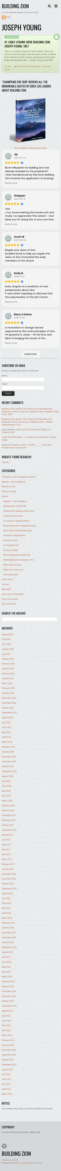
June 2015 (6, 962)
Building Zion (8, 1160)
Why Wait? (6, 589)
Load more (30, 354)
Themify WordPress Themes (31, 1163)
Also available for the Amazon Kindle (30, 148)
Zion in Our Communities (13, 594)
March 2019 (7, 742)
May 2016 (6, 908)
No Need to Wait (10, 550)
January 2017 (8, 869)
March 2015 (7, 976)
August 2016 (7, 893)
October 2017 (8, 825)
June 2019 (6, 727)
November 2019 (9, 703)
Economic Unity (10, 540)
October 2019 (8, 708)
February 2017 (8, 864)
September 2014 (9, 1006)
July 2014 (6, 1016)
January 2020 (8, 693)
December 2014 (9, 991)
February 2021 (8, 673)
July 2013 (6, 1074)
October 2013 (8, 1060)
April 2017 (6, 854)
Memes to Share (9, 491)
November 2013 (9, 1055)
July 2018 (6, 781)
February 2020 (8, 688)
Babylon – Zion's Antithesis (13, 482)
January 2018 (8, 810)
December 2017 (9, 815)
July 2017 (6, 840)
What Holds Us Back (12, 565)
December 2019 (9, 698)
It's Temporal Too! (11, 545)
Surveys (5, 584)
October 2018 (8, 766)
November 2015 (9, 937)
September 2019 (9, 712)
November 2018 (9, 761)
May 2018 (6, 791)
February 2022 (8, 664)
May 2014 (6, 1025)
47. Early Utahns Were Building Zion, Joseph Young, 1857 (27, 44)
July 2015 (6, 957)
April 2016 (6, 913)
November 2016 (9, 879)
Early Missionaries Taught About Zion (19, 526)
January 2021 (8, 678)
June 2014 (6, 1021)
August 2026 (7, 634)
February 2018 (8, 806)
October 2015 (8, 942)
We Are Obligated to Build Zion (16, 555)
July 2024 (6, 654)
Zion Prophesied (10, 575)
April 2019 (6, 737)
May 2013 (6, 1084)
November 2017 (9, 820)
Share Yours (7, 579)
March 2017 (7, 859)
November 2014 (9, 996)
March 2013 (7, 1094)
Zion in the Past (8, 604)
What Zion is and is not (13, 570)
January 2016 (8, 928)
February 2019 (8, 747)
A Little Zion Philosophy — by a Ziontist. (19, 437)
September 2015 (9, 947)
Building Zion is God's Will (14, 506)
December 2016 (9, 874)
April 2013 (6, 1089)
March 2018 (7, 801)
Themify (5, 462)
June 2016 (6, 903)
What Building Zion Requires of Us (18, 560)
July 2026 (6, 639)
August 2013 (7, 1069)
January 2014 (8, 1045)
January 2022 (8, 669)
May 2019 (6, 732)
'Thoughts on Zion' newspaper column (18, 477)
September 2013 (9, 1065)
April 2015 (6, 972)
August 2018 (7, 776)
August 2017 (7, 835)
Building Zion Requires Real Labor (18, 511)
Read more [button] (11, 183)
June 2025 (6, 644)
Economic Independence (14, 535)
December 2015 (9, 932)
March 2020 (7, 683)
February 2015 (8, 981)
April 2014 (6, 1030)
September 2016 (9, 889)
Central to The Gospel (13, 516)
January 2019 (8, 752)
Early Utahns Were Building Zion (29, 66)
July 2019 (6, 722)
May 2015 (6, 967)
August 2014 (7, 1011)
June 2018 (6, 786)
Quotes (5, 496)
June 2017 (6, 845)
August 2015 (7, 952)
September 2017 (9, 830)
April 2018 (6, 796)
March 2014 (7, 1035)
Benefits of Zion (8, 486)
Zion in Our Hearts (10, 599)
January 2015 (8, 986)
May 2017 (6, 849)
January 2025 (8, 649)
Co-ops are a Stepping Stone (16, 521)
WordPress (15, 1163)
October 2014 (8, 1001)
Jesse (9, 66)
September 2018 (9, 771)
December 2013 (9, 1050)
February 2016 (8, 923)
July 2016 (6, 898)
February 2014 (8, 1040)
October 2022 (8, 659)
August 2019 (7, 717)
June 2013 (6, 1079)
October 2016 (8, 884)
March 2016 (7, 918)
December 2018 (9, 757)
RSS (9, 17)
